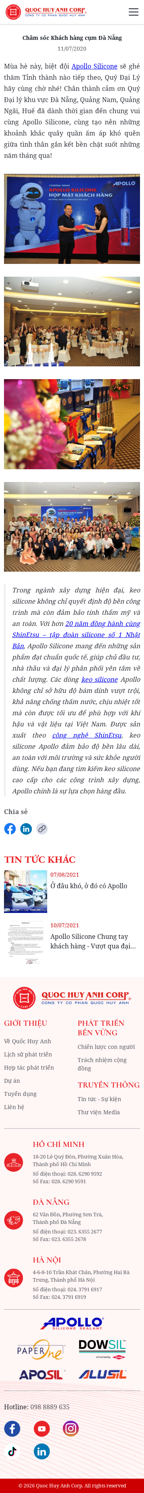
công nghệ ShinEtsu (86, 735)
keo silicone (99, 679)
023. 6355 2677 (85, 1231)
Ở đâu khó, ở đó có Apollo (88, 885)
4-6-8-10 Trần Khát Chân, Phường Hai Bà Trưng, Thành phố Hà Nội (81, 1276)
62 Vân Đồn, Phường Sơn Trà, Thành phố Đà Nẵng (68, 1218)
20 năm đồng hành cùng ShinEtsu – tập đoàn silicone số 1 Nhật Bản (76, 634)
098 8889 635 (50, 1407)
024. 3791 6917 (85, 1289)
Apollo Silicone (95, 66)
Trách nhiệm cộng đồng (102, 1064)
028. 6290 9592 (85, 1173)
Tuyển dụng (20, 1094)
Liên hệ (14, 1107)
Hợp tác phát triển (29, 1067)
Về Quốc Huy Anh (27, 1041)
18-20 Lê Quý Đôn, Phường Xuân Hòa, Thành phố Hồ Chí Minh (78, 1160)
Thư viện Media (99, 1112)
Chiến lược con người (106, 1046)
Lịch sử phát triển (28, 1054)
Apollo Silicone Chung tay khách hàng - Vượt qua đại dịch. (90, 946)
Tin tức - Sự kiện (99, 1099)
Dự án (12, 1080)
